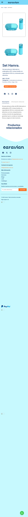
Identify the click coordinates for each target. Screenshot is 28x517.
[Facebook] (3, 152)
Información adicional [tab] (17, 101)
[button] (2, 2)
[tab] (5, 102)
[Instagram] (10, 152)
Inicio (2, 7)
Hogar (5, 7)
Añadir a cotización (10, 86)
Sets (16, 82)
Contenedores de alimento (15, 80)
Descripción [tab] (5, 101)
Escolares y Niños (6, 82)
